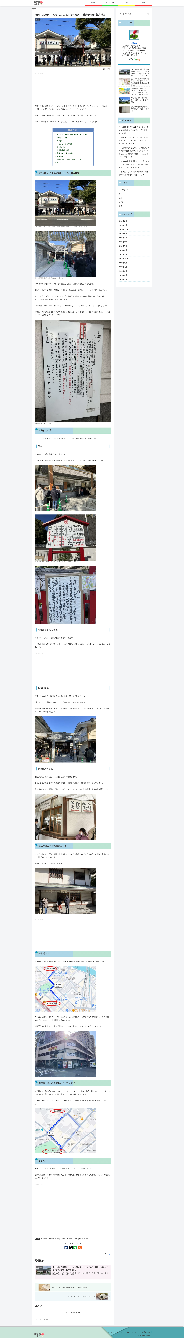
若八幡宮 (45, 1238)
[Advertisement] (73, 88)
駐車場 (64, 1238)
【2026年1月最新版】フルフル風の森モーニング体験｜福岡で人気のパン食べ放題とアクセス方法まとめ (134, 164)
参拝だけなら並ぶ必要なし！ (67, 153)
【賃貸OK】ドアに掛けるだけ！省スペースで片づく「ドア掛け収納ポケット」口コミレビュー (134, 140)
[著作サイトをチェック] (66, 1247)
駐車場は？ (60, 156)
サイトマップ (121, 1332)
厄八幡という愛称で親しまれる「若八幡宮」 (72, 134)
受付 (60, 141)
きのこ (134, 43)
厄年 (87, 1238)
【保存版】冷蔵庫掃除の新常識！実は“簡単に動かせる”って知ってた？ (133, 173)
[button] (148, 14)
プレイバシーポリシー (133, 1332)
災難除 (52, 1238)
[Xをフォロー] (71, 1247)
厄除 (58, 1238)
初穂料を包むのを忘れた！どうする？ (70, 159)
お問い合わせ (146, 1332)
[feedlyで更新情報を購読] (75, 1247)
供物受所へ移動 (64, 150)
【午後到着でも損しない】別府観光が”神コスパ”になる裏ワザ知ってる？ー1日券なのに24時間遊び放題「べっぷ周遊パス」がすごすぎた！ (134, 152)
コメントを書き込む (73, 1312)
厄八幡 (70, 1238)
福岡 (38, 1238)
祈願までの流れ (62, 137)
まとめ (59, 162)
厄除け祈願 (62, 147)
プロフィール (111, 1332)
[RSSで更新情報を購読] (80, 1247)
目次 (70, 130)
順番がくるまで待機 (65, 144)
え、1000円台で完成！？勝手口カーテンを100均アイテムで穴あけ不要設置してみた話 (134, 130)
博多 (76, 1238)
